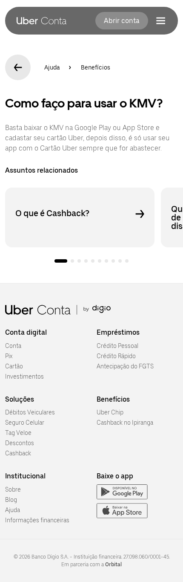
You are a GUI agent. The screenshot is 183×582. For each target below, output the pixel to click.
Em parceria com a (91, 565)
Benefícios (95, 67)
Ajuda (52, 67)
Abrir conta (122, 21)
